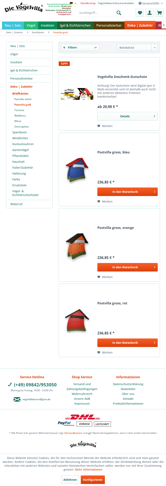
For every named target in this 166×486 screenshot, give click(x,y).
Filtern (72, 47)
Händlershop (88, 3)
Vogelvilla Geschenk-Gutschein (122, 77)
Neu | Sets (17, 46)
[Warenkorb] (159, 13)
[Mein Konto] (150, 13)
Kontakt (128, 399)
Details (125, 116)
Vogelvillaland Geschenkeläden (116, 3)
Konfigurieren (92, 480)
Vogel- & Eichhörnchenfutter (25, 193)
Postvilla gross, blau (113, 152)
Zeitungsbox (21, 126)
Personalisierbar (21, 78)
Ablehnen (70, 480)
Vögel (14, 54)
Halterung (19, 173)
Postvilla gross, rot (112, 303)
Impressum (82, 403)
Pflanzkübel (20, 156)
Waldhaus (20, 115)
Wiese (17, 121)
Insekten (16, 62)
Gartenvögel (20, 150)
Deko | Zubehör (21, 86)
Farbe (16, 179)
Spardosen (19, 132)
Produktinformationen (128, 403)
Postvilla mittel (22, 99)
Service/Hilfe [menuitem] (151, 3)
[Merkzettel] (140, 13)
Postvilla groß (22, 104)
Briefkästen (20, 93)
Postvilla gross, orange (115, 228)
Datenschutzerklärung (128, 384)
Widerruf (16, 204)
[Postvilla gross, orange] (77, 244)
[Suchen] (119, 13)
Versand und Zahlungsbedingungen (82, 386)
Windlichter (20, 138)
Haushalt (18, 162)
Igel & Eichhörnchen (24, 70)
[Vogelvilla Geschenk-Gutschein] (77, 93)
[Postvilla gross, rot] (77, 320)
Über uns (128, 394)
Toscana (19, 110)
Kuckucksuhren (23, 144)
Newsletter (128, 389)
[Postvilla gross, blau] (77, 169)
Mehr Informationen (88, 469)
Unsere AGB (82, 399)
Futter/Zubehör (22, 167)
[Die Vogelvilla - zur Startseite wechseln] (23, 15)
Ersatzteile (19, 185)
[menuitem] (88, 2)
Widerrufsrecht (82, 394)
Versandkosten (73, 433)
